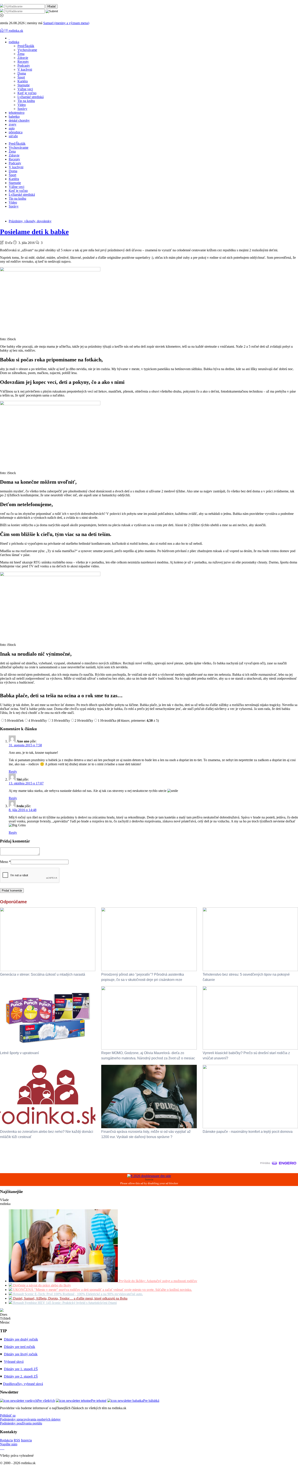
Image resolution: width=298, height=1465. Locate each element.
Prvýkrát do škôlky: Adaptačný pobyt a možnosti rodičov (157, 1281)
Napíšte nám (8, 1444)
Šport (21, 77)
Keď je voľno (26, 93)
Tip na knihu (26, 101)
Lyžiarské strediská (30, 97)
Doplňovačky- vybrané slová (23, 1384)
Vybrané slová (14, 1361)
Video (21, 105)
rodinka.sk (16, 30)
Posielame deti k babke (34, 232)
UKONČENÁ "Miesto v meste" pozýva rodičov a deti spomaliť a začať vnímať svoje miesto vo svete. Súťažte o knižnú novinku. (102, 1289)
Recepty (23, 61)
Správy (22, 109)
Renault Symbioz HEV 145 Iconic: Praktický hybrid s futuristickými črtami (64, 1303)
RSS (17, 1440)
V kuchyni (24, 69)
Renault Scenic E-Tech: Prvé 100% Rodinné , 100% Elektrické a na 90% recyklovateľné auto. (77, 1294)
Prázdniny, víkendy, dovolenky (30, 221)
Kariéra (22, 81)
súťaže (13, 136)
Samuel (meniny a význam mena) (66, 23)
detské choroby (19, 120)
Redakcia (6, 1440)
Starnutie (23, 85)
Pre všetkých (46, 1400)
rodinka (14, 42)
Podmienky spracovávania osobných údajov (30, 1419)
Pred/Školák (25, 46)
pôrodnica (15, 132)
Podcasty (23, 65)
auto (12, 128)
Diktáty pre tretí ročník (19, 1347)
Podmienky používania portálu (21, 1423)
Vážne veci (25, 89)
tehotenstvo (16, 112)
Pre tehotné (98, 1400)
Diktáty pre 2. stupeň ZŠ (21, 1376)
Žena (20, 54)
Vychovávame (27, 50)
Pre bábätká (151, 1400)
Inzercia (26, 1440)
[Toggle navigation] (2, 30)
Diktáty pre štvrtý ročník (21, 1354)
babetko (14, 116)
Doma (21, 73)
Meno (5, 862)
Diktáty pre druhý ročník (21, 1339)
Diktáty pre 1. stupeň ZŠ (21, 1369)
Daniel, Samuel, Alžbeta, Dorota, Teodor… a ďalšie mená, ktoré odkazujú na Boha (69, 1298)
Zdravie (22, 58)
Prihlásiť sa (7, 1415)
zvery (12, 124)
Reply (13, 771)
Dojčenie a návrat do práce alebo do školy (41, 1285)
